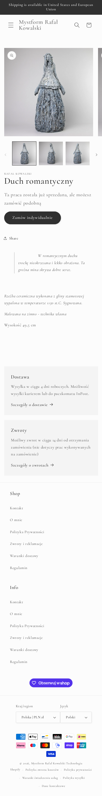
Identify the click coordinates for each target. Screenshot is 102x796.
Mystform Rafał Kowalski (48, 763)
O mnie (16, 520)
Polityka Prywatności (27, 532)
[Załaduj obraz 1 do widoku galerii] (24, 153)
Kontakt (16, 508)
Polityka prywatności (78, 769)
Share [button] (13, 238)
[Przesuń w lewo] (5, 155)
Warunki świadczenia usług (40, 778)
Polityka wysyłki (74, 778)
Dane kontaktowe (53, 786)
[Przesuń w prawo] (96, 155)
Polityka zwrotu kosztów (42, 769)
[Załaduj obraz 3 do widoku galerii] (78, 153)
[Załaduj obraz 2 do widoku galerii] (51, 153)
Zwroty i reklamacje (26, 543)
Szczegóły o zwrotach (29, 465)
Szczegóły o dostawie (29, 404)
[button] (11, 25)
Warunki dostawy (24, 556)
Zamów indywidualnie (32, 217)
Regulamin (18, 568)
